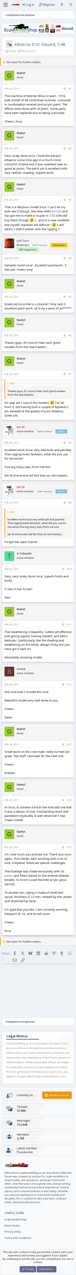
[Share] (64, 88)
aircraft (56, 211)
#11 (69, 624)
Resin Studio (12, 1225)
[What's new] (62, 4)
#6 (70, 335)
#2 (70, 148)
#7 (70, 374)
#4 (70, 258)
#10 (69, 569)
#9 (70, 502)
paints (8, 875)
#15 (69, 847)
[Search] (70, 4)
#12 (69, 684)
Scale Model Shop (15, 1219)
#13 (69, 744)
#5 (70, 296)
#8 (70, 442)
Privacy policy (12, 1231)
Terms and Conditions (17, 1238)
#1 (70, 88)
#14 (69, 800)
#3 (70, 199)
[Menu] (5, 5)
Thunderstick (25, 1152)
